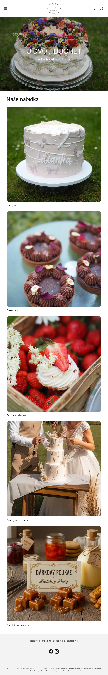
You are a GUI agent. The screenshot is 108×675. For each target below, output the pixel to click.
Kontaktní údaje (75, 668)
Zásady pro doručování (55, 671)
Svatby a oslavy (16, 520)
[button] (5, 8)
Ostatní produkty (16, 625)
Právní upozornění (73, 671)
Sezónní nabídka (16, 415)
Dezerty (11, 310)
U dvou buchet (19, 668)
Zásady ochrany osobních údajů (54, 668)
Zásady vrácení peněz (92, 668)
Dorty (10, 205)
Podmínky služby (36, 671)
